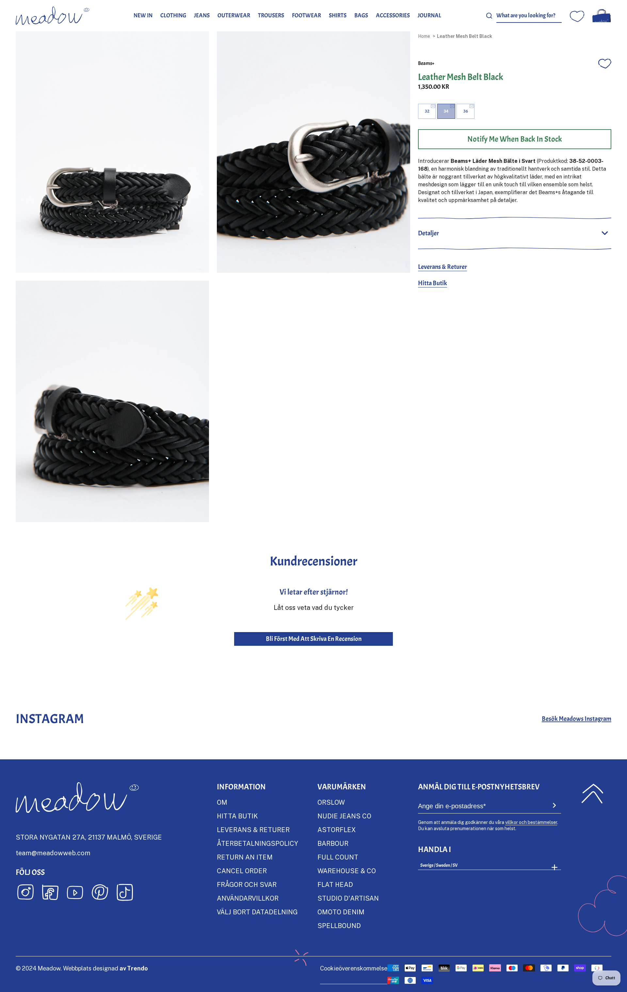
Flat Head (335, 884)
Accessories (393, 15)
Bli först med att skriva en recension (314, 639)
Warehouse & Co (346, 871)
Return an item (245, 857)
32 (427, 111)
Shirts (337, 15)
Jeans (202, 15)
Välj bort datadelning (257, 912)
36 (465, 111)
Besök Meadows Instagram (576, 719)
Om (222, 802)
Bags (361, 15)
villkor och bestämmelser (531, 822)
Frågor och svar (247, 884)
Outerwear (233, 15)
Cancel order (242, 871)
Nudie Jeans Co (344, 816)
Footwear (306, 15)
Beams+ (426, 63)
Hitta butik (237, 816)
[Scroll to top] (592, 793)
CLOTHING (173, 15)
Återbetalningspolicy (257, 843)
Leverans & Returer (442, 267)
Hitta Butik (432, 283)
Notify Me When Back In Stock (514, 139)
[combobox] (529, 16)
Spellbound (339, 925)
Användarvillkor (248, 898)
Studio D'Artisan (348, 898)
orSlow (331, 802)
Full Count (337, 857)
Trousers (271, 15)
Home (424, 36)
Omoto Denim (340, 912)
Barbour (332, 843)
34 (446, 111)
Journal (429, 15)
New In (143, 15)
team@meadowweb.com (53, 853)
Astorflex (336, 829)
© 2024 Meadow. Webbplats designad (82, 968)
